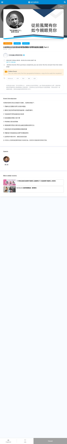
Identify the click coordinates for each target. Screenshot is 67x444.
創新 (35, 78)
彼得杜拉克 (10, 78)
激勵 (29, 78)
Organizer (8, 442)
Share (61, 6)
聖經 (23, 78)
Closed (50, 441)
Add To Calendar (11, 62)
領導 (18, 78)
